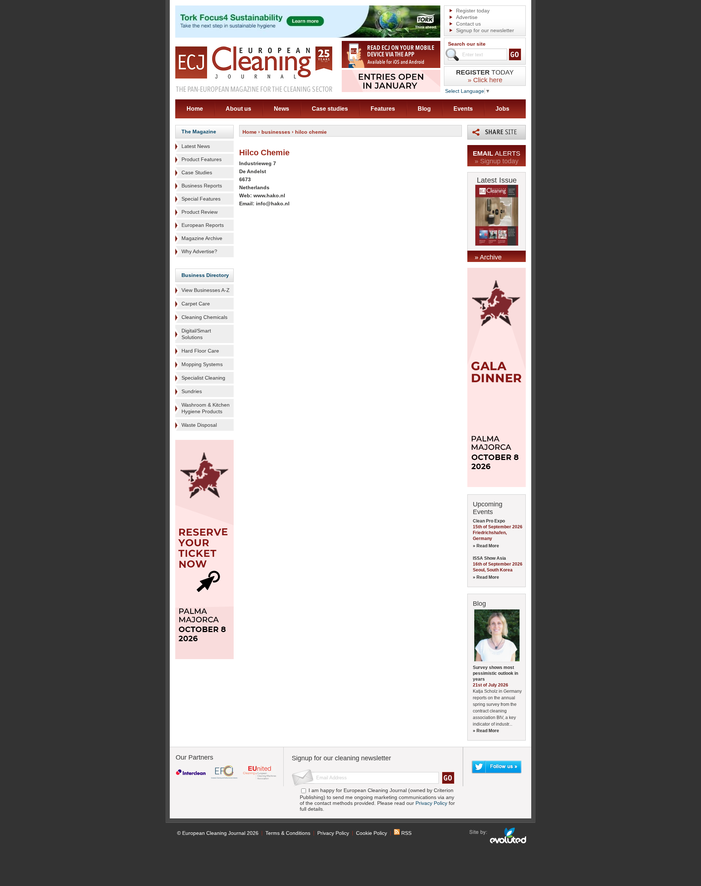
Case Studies (196, 172)
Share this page (496, 132)
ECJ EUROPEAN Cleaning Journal (253, 69)
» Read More (486, 545)
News (281, 109)
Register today (473, 11)
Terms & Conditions (287, 833)
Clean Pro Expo (489, 521)
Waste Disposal (199, 425)
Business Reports (201, 186)
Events (463, 109)
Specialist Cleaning (203, 378)
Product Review (199, 212)
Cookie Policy (371, 833)
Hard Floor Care (200, 351)
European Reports (202, 225)
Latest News (195, 146)
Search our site (467, 44)
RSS (405, 833)
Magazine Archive (201, 238)
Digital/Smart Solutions (196, 334)
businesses (275, 132)
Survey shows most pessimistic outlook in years (495, 673)
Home (195, 109)
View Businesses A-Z (205, 290)
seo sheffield (498, 836)
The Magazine (198, 131)
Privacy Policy (431, 803)
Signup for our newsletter (485, 30)
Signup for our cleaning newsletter (341, 758)
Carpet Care (195, 304)
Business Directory (205, 275)
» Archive (488, 257)
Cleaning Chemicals (204, 317)
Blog (424, 109)
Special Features (201, 199)
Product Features (201, 159)
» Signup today (496, 161)
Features (383, 109)
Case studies (330, 109)
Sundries (191, 391)
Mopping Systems (202, 364)
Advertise (467, 17)
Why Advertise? (199, 251)
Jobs (502, 109)
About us (238, 109)
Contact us (468, 24)
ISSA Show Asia (489, 558)
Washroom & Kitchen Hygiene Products (205, 408)
